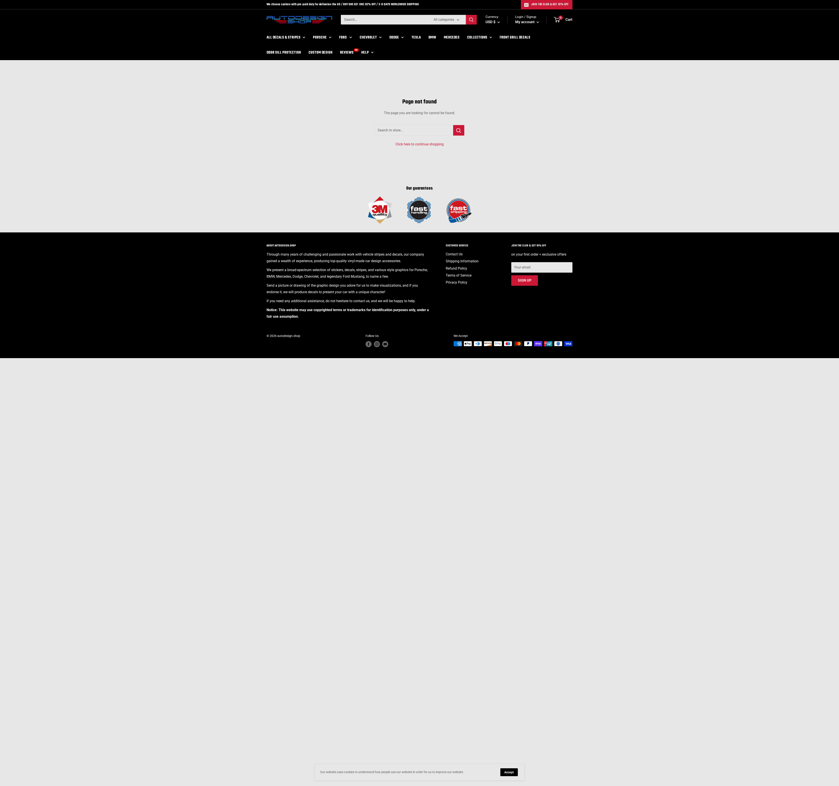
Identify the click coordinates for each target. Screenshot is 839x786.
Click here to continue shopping (419, 144)
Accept (509, 772)
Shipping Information (462, 261)
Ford (343, 37)
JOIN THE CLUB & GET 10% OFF (550, 4)
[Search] (471, 19)
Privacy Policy (456, 282)
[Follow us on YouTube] (385, 344)
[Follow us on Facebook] (369, 344)
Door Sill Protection (284, 53)
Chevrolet (368, 37)
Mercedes (451, 37)
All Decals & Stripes (283, 37)
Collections (477, 37)
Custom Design (320, 53)
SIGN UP (524, 280)
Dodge (394, 37)
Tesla (416, 37)
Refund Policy (456, 268)
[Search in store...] (458, 130)
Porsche (320, 37)
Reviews (347, 52)
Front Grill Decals (515, 37)
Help (365, 53)
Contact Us (454, 254)
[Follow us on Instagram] (377, 344)
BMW (432, 37)
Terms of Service (459, 275)
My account (525, 22)
